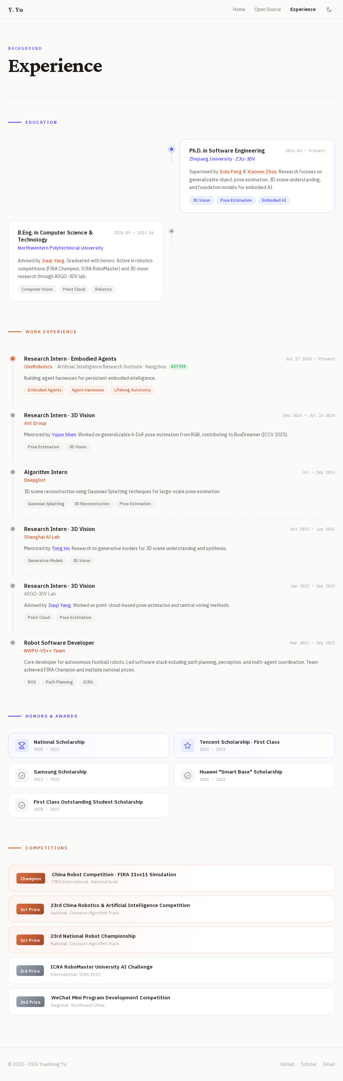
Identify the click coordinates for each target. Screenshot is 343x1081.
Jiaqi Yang (53, 261)
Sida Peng (230, 172)
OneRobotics (38, 367)
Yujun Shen (64, 435)
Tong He (61, 548)
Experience (303, 9)
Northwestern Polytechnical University (60, 248)
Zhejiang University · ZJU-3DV (222, 159)
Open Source (268, 9)
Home (239, 9)
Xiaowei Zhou (262, 172)
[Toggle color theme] (329, 9)
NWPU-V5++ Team (44, 651)
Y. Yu (15, 9)
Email (329, 1064)
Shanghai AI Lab (42, 537)
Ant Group (35, 423)
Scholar (309, 1064)
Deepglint (35, 480)
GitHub (287, 1064)
